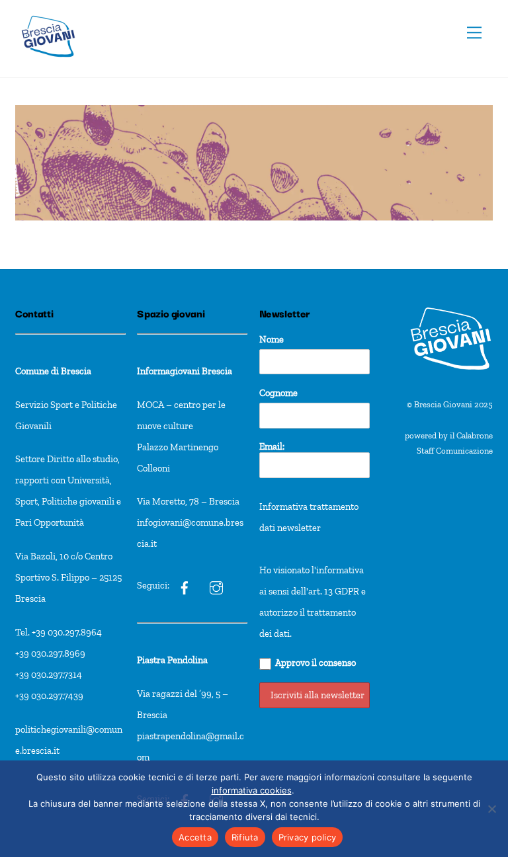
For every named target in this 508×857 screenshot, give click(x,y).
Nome (271, 339)
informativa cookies (252, 790)
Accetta (195, 837)
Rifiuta (245, 837)
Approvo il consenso (315, 663)
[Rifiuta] (491, 808)
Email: (271, 446)
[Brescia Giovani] (48, 63)
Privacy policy (307, 837)
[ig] (184, 585)
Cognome (278, 393)
